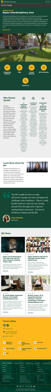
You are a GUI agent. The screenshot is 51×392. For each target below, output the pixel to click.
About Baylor (4, 365)
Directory (21, 369)
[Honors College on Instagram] (7, 325)
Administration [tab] (29, 363)
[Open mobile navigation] (49, 2)
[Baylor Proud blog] (17, 387)
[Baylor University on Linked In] (28, 387)
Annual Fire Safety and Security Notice (8, 378)
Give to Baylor (22, 371)
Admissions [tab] (37, 363)
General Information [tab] (7, 363)
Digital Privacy (22, 375)
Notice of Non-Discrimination (25, 381)
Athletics (4, 367)
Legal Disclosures (23, 377)
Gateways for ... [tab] (45, 363)
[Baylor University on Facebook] (20, 387)
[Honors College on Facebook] (4, 325)
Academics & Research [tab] (19, 363)
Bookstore (4, 371)
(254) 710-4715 (9, 336)
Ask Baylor (4, 369)
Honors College (6, 5)
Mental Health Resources (24, 379)
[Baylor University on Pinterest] (31, 387)
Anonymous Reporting (6, 375)
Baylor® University (24, 388)
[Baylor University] (8, 1)
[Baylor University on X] (25, 387)
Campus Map (22, 367)
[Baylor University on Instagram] (22, 387)
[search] (46, 1)
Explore (5, 30)
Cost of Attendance (5, 381)
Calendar (21, 365)
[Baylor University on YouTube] (33, 387)
